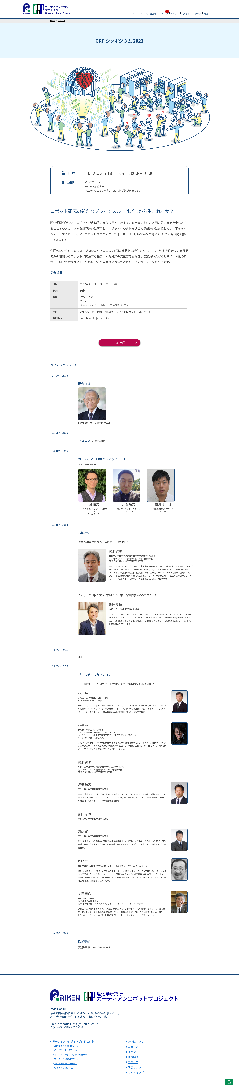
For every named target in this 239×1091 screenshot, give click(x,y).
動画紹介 (186, 13)
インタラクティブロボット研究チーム (71, 1054)
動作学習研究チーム (63, 1067)
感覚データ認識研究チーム (66, 1058)
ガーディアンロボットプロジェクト (73, 1041)
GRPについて (137, 13)
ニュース (164, 13)
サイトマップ (136, 1072)
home (52, 20)
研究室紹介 (151, 13)
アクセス (197, 13)
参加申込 (119, 342)
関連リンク (209, 13)
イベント (175, 13)
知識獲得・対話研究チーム (66, 1045)
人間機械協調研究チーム (65, 1063)
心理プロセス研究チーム (65, 1050)
